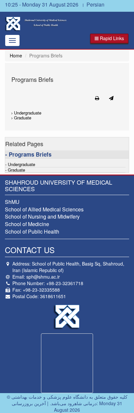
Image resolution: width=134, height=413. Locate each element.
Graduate (22, 118)
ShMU (12, 202)
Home (16, 55)
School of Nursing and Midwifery (42, 216)
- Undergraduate (20, 164)
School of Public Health (32, 231)
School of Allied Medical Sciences (44, 209)
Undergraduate (27, 113)
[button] (109, 38)
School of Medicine (27, 224)
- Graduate (15, 170)
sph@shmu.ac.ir (43, 276)
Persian (95, 4)
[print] (97, 97)
